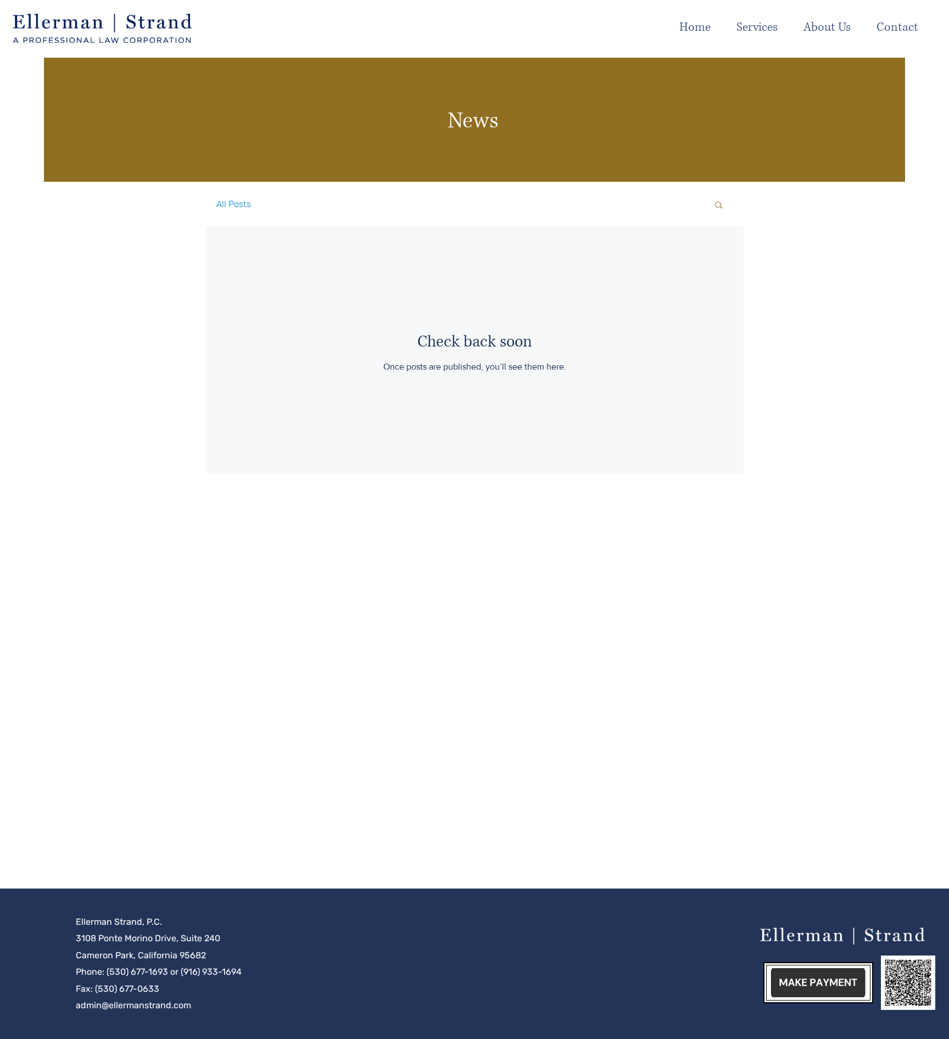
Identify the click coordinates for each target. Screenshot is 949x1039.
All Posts (233, 204)
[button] (834, 27)
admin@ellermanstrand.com (133, 1005)
